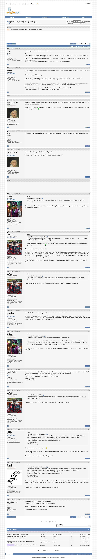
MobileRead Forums (13, 21)
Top (91, 554)
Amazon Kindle (31, 21)
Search (83, 17)
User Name (69, 21)
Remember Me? (86, 21)
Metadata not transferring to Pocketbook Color (17, 534)
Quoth (9, 465)
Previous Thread (45, 521)
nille (8, 51)
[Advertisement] (48, 37)
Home (7, 4)
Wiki (19, 4)
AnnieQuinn (12, 372)
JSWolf (10, 235)
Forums (13, 4)
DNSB (9, 196)
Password (69, 23)
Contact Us (72, 554)
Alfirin (9, 70)
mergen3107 (12, 103)
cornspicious (12, 502)
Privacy (87, 554)
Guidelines (28, 17)
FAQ (77, 554)
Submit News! (30, 4)
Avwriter (10, 313)
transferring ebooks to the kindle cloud (16, 539)
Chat (23, 4)
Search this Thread (83, 46)
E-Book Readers (23, 21)
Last (86, 43)
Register (12, 17)
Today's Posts (65, 17)
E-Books (44, 17)
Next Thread (53, 521)
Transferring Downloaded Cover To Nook (16, 536)
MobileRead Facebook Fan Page (32, 29)
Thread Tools (72, 46)
